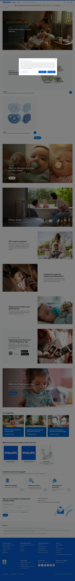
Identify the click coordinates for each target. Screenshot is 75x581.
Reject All (42, 71)
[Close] (55, 59)
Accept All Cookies (51, 71)
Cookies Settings (24, 71)
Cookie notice (30, 68)
